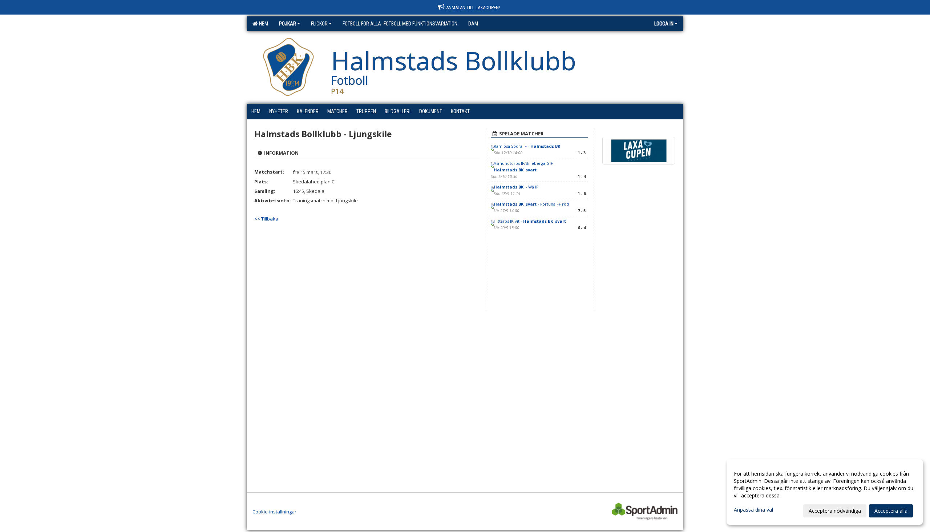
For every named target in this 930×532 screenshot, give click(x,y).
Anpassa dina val (753, 510)
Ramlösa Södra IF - (527, 146)
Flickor (319, 24)
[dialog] (825, 492)
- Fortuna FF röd (531, 204)
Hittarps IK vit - (530, 221)
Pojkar (287, 24)
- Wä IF (516, 187)
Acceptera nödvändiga (835, 510)
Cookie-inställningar (274, 511)
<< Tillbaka (266, 218)
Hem (262, 24)
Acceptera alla (890, 510)
